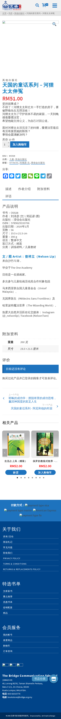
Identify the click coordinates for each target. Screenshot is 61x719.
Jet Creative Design (48, 716)
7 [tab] (39, 477)
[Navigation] (55, 5)
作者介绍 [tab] (24, 189)
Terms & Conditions (14, 563)
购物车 (6, 645)
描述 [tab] (8, 189)
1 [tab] (17, 477)
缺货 (16, 472)
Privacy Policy (11, 558)
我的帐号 (8, 634)
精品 (5, 613)
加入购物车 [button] (45, 472)
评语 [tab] (8, 196)
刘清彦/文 (25, 162)
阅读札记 (8, 542)
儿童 (11, 159)
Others (13, 162)
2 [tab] (21, 477)
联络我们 (8, 552)
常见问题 (8, 547)
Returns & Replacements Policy (22, 569)
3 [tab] (24, 477)
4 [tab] (28, 477)
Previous (5, 453)
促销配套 (8, 607)
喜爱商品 (8, 640)
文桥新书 (8, 591)
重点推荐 (8, 596)
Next (56, 453)
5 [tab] (32, 477)
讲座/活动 (8, 536)
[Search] (37, 5)
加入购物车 (20, 144)
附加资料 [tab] (43, 189)
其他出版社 (21, 159)
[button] (53, 678)
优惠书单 (8, 602)
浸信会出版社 (38, 162)
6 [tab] (36, 477)
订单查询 (8, 651)
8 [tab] (43, 477)
